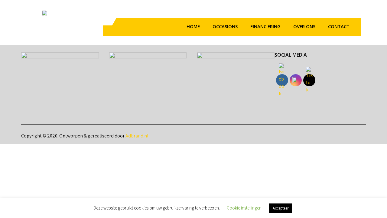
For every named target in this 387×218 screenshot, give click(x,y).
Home (193, 26)
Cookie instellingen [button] (244, 208)
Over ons (304, 26)
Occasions (225, 26)
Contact (339, 26)
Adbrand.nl (136, 136)
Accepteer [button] (280, 208)
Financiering (265, 26)
